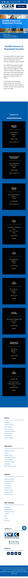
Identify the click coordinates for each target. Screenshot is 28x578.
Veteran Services (8, 494)
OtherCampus (14, 372)
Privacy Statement (11, 571)
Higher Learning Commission (20, 569)
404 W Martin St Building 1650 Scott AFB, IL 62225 (14, 320)
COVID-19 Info (14, 573)
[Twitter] (12, 553)
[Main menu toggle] (24, 1)
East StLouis (14, 221)
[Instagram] (15, 553)
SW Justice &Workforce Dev (14, 342)
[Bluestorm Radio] (15, 2)
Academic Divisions (9, 424)
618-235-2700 (14, 139)
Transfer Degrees (8, 438)
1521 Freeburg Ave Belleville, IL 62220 (14, 260)
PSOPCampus (14, 283)
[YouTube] (19, 553)
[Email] (11, 2)
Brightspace (7, 507)
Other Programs (8, 435)
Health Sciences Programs (9, 35)
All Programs (7, 422)
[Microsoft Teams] (5, 2)
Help (5, 516)
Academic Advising (8, 479)
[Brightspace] (13, 2)
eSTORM (6, 514)
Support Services (8, 492)
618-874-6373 (14, 235)
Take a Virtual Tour (14, 142)
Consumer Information (10, 457)
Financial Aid (7, 483)
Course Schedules (8, 459)
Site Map (25, 571)
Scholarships (7, 464)
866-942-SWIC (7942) (14, 543)
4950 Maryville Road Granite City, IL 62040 (14, 165)
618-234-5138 (14, 265)
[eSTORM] (8, 2)
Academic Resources (9, 451)
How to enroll (7, 488)
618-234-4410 (14, 295)
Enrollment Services (9, 481)
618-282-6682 (14, 201)
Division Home (6, 34)
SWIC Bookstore (8, 509)
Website (14, 238)
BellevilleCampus (14, 126)
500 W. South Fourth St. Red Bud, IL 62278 (14, 196)
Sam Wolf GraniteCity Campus (14, 157)
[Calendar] (19, 2)
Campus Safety (3, 571)
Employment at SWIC (9, 511)
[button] (21, 6)
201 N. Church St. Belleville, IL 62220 (14, 290)
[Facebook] (8, 553)
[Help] (17, 2)
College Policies (19, 571)
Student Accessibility (9, 461)
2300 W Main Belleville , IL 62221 (14, 350)
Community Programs (9, 431)
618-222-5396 (14, 355)
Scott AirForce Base (14, 312)
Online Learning (8, 433)
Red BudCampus (14, 188)
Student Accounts (8, 490)
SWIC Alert (7, 520)
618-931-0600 (14, 170)
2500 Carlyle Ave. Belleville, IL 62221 (14, 134)
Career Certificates (9, 429)
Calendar (6, 453)
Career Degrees (8, 427)
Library (6, 518)
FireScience (14, 253)
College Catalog (8, 455)
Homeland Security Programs (10, 37)
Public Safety (7, 485)
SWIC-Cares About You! (10, 466)
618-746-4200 (14, 325)
